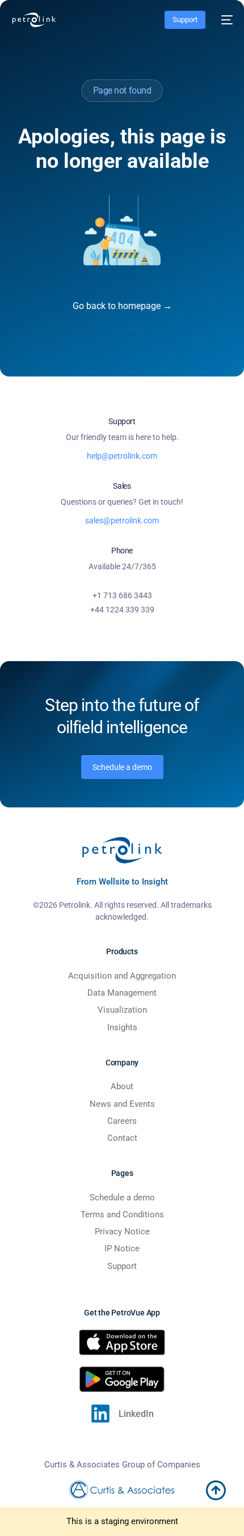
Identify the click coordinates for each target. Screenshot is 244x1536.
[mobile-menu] (225, 20)
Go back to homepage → (122, 306)
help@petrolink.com (122, 455)
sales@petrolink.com (122, 520)
